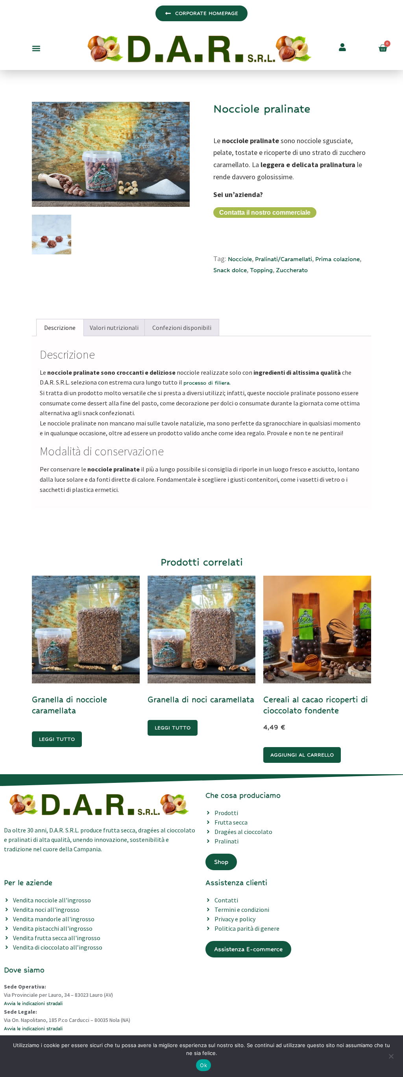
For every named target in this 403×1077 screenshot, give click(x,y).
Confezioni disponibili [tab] (181, 327)
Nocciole (240, 259)
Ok (203, 1065)
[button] (36, 48)
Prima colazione (337, 259)
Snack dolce (230, 270)
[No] (391, 1055)
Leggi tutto (57, 739)
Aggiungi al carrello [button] (302, 755)
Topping (261, 270)
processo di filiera (206, 383)
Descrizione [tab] (60, 327)
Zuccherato (292, 270)
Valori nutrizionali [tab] (114, 327)
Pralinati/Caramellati (283, 259)
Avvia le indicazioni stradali (33, 1003)
